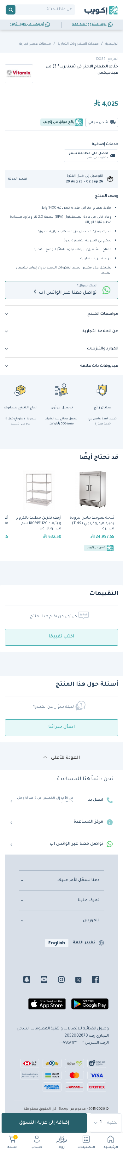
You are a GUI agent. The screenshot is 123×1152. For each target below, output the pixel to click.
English (56, 943)
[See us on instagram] (66, 981)
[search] (10, 9)
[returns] (20, 390)
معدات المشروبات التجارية (78, 44)
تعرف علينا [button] (88, 900)
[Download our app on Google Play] (90, 1006)
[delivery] (61, 390)
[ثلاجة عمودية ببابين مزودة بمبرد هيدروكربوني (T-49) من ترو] (91, 511)
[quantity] (106, 1123)
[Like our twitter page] (83, 981)
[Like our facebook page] (100, 981)
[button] (20, 179)
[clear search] (18, 9)
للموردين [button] (91, 921)
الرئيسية (110, 1147)
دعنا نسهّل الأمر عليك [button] (78, 880)
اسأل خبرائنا (61, 727)
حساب (37, 1147)
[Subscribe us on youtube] (48, 981)
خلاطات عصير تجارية (35, 44)
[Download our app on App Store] (47, 1006)
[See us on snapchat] (31, 981)
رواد (62, 1147)
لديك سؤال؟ (87, 286)
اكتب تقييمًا (61, 636)
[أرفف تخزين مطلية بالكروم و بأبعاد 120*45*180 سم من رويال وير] (38, 511)
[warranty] (102, 390)
